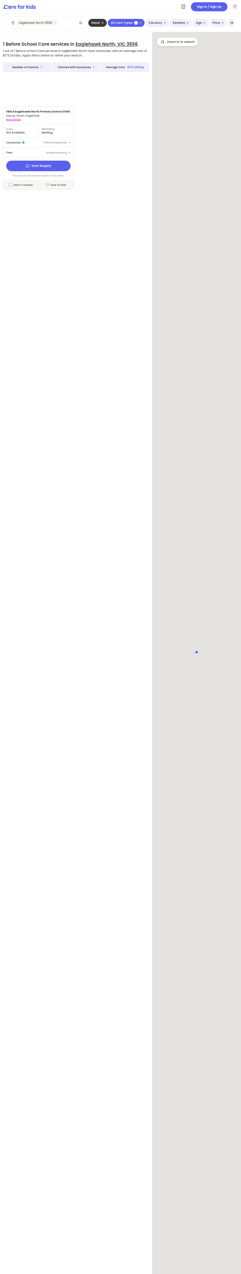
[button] (196, 652)
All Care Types (123, 23)
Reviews (179, 23)
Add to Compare (23, 185)
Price (216, 23)
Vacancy (155, 23)
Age (199, 23)
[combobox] (47, 23)
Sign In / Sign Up (209, 7)
